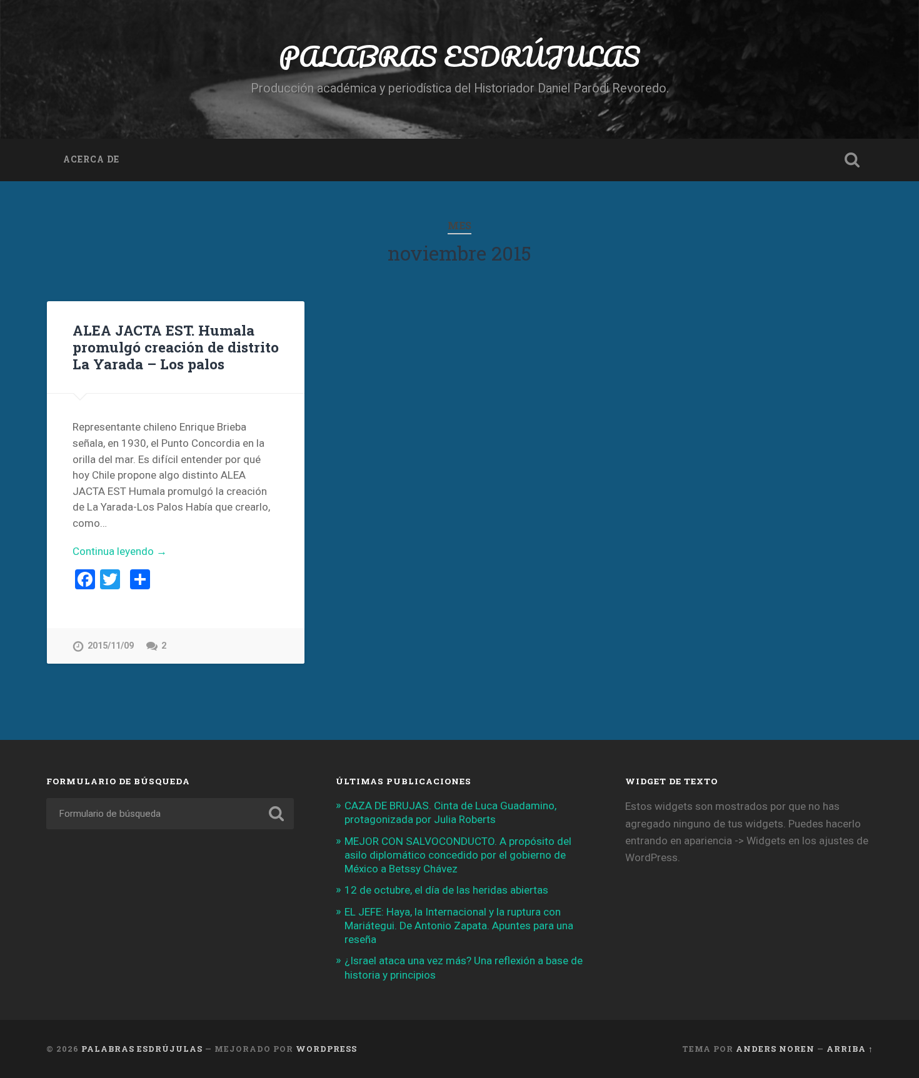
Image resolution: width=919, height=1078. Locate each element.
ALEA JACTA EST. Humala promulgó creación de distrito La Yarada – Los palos (176, 347)
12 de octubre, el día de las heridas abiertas (446, 890)
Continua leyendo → (120, 551)
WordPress (326, 1049)
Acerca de (91, 159)
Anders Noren (775, 1049)
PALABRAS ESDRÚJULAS (459, 56)
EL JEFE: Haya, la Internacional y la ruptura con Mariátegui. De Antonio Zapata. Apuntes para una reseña (458, 926)
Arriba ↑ (849, 1049)
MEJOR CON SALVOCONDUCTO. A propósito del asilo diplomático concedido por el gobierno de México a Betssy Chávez (457, 855)
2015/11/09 (111, 646)
